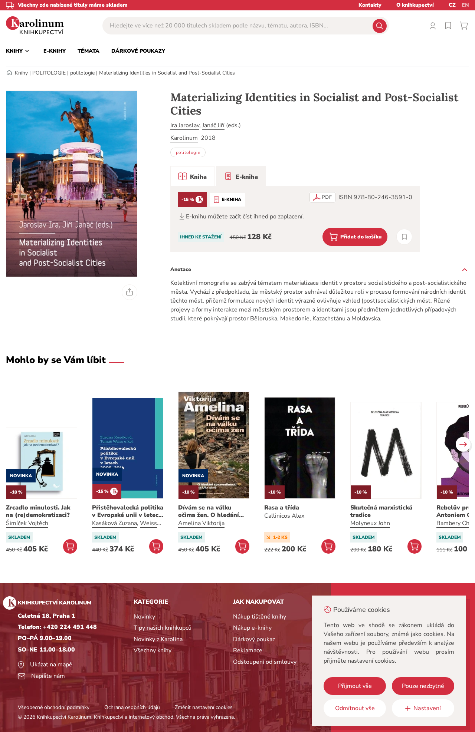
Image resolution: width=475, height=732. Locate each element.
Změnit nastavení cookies (204, 707)
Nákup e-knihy (252, 628)
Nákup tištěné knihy (259, 617)
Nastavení (427, 708)
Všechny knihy (152, 650)
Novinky (144, 617)
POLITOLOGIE (49, 72)
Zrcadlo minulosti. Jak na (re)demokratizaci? (38, 511)
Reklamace (247, 650)
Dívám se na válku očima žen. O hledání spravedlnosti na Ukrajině (208, 511)
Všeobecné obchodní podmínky (53, 707)
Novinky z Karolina (158, 639)
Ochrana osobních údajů (132, 707)
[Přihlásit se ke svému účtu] (433, 25)
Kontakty (369, 5)
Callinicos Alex (284, 516)
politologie (82, 72)
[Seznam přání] (448, 25)
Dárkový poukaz (254, 639)
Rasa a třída (281, 507)
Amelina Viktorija (201, 523)
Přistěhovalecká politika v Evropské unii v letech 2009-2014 (127, 511)
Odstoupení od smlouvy (265, 662)
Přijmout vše (355, 686)
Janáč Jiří (213, 125)
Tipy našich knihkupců (162, 628)
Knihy (21, 72)
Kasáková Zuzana (114, 523)
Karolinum (184, 138)
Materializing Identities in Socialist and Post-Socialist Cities (167, 72)
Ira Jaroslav (184, 125)
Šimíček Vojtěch (27, 523)
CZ (452, 5)
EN (465, 5)
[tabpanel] (295, 219)
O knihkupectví (415, 5)
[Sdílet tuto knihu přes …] (129, 292)
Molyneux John (370, 523)
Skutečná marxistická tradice (381, 511)
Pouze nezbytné (423, 686)
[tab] (192, 176)
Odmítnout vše (355, 708)
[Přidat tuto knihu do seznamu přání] (404, 237)
